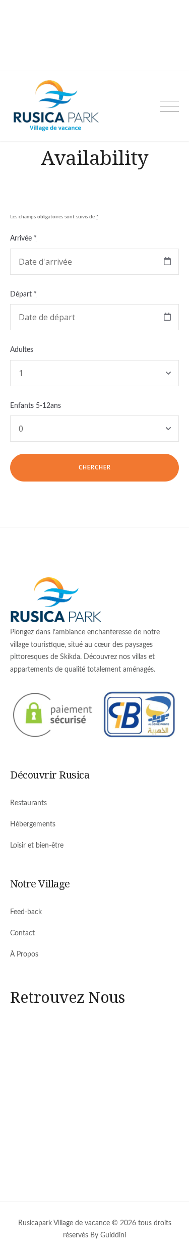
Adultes (21, 349)
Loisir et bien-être (37, 845)
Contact (22, 933)
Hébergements (32, 824)
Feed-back (26, 912)
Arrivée (23, 238)
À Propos (24, 954)
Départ (23, 294)
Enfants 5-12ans (35, 405)
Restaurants (28, 803)
